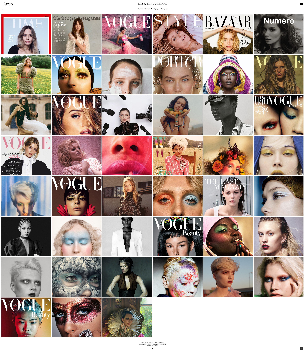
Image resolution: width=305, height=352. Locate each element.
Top (301, 348)
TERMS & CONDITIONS (152, 345)
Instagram (164, 9)
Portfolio (140, 9)
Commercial (148, 9)
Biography (156, 9)
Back (3, 9)
